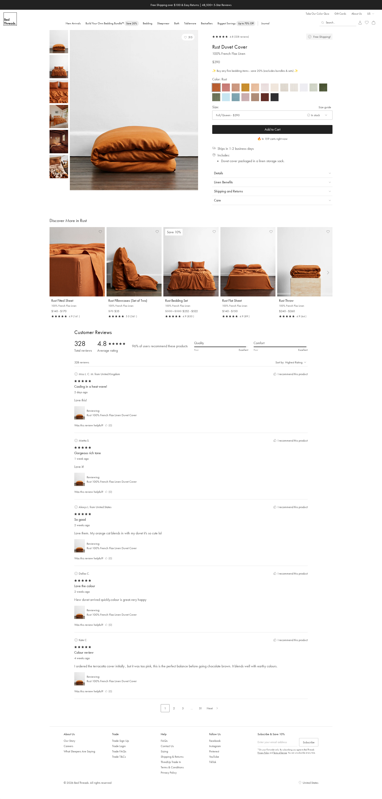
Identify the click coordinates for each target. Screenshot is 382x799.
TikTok (212, 762)
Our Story (69, 741)
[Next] (193, 110)
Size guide (325, 107)
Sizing (164, 751)
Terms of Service (280, 752)
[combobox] (337, 22)
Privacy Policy (169, 772)
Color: (219, 79)
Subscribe (309, 742)
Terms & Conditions (172, 767)
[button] (188, 37)
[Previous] (74, 110)
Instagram (215, 746)
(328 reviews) (241, 36)
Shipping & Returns (172, 757)
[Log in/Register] (360, 22)
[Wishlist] (367, 22)
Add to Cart (272, 129)
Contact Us (167, 746)
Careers (68, 746)
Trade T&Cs (119, 757)
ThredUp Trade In (171, 762)
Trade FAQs (119, 751)
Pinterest (214, 751)
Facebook (215, 741)
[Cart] (373, 22)
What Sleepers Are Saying (79, 751)
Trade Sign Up (120, 741)
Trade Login (119, 746)
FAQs (164, 741)
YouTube (214, 757)
